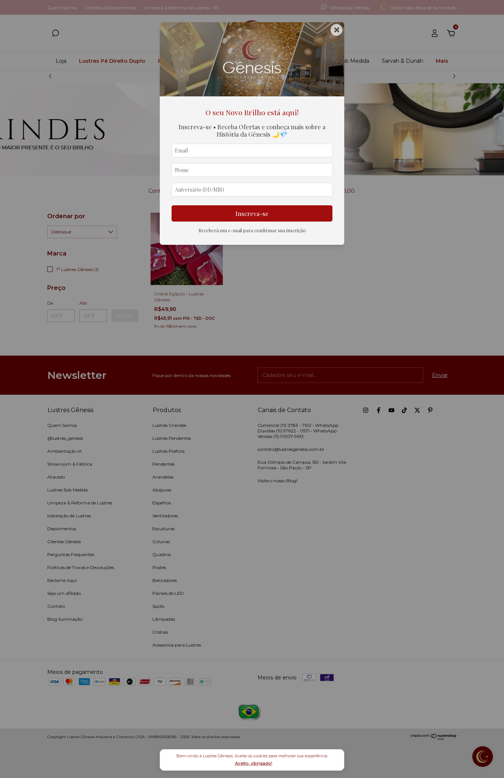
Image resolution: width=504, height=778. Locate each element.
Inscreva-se (252, 213)
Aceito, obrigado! (253, 763)
